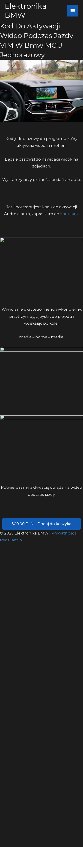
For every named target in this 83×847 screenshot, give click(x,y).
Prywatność (63, 533)
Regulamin (11, 540)
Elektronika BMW (26, 10)
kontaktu (69, 213)
